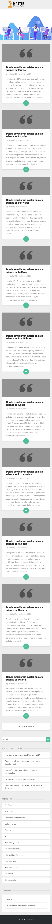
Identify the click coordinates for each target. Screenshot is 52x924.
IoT (6, 836)
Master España (11, 861)
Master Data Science (13, 855)
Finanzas (8, 830)
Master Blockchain (13, 849)
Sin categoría (10, 880)
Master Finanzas (12, 868)
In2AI (9, 899)
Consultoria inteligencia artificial (21, 906)
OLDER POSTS (25, 727)
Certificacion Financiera (15, 818)
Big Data (8, 805)
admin (11, 74)
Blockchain (9, 811)
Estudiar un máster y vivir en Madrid (20, 779)
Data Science (10, 824)
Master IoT (9, 874)
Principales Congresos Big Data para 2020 (22, 755)
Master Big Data (12, 843)
